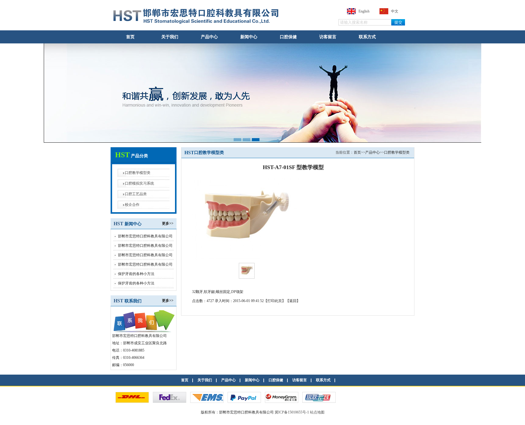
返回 (293, 301)
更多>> (167, 223)
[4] (319, 401)
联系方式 (367, 36)
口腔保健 (288, 36)
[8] (132, 401)
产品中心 (209, 36)
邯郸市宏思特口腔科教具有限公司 (145, 236)
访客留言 (327, 36)
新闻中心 (248, 36)
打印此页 (274, 301)
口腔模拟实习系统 (139, 183)
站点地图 (317, 412)
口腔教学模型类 (137, 173)
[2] (206, 401)
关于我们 (169, 36)
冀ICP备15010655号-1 (292, 412)
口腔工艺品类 (136, 194)
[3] (281, 401)
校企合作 (132, 204)
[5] (244, 401)
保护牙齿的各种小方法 (136, 274)
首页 (130, 36)
